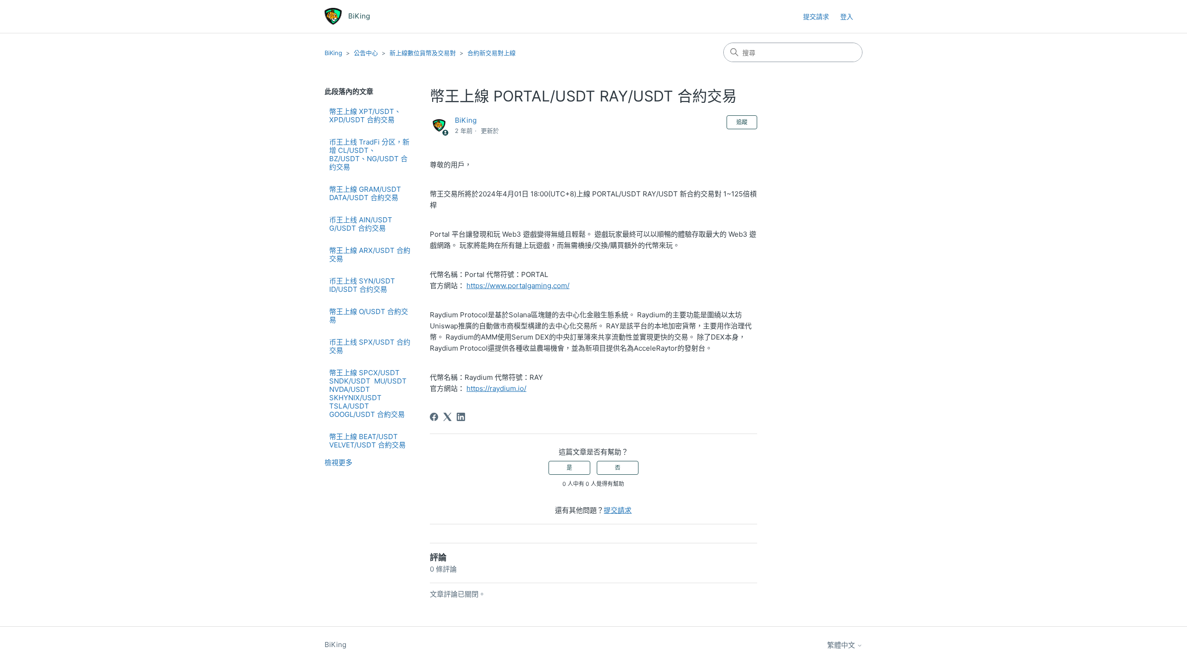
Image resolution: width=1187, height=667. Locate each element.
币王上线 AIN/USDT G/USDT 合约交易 (360, 224)
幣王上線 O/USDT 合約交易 (368, 315)
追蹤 (741, 122)
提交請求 (816, 16)
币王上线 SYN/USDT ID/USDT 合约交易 (362, 285)
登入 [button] (846, 16)
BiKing (333, 53)
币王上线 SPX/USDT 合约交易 (369, 346)
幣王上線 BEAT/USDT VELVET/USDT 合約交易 (367, 440)
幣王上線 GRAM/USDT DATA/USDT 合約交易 (365, 193)
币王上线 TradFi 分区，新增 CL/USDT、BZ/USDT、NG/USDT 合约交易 (369, 154)
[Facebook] (434, 417)
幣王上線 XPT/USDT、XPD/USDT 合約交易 (365, 115)
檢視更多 (338, 462)
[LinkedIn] (461, 417)
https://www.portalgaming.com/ (517, 285)
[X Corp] (447, 417)
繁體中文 (842, 645)
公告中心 (366, 53)
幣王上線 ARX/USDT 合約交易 (369, 254)
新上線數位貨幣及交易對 (422, 53)
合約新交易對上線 (491, 53)
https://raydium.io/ (496, 388)
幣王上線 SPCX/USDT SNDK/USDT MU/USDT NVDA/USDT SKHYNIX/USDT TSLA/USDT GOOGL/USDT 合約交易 (368, 393)
